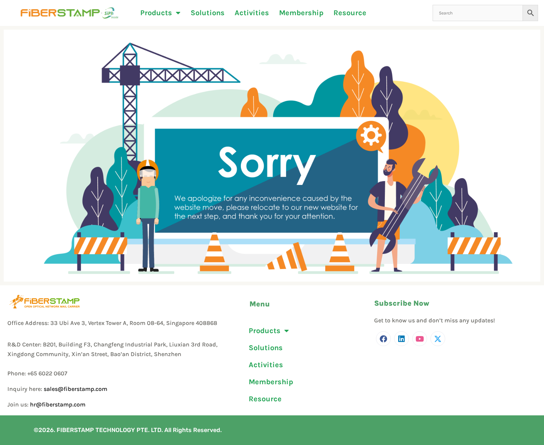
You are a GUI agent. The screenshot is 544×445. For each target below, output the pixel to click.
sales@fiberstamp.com (75, 388)
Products (156, 13)
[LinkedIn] (401, 338)
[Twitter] (437, 338)
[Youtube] (419, 338)
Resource (349, 13)
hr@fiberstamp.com (57, 404)
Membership (301, 13)
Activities (252, 13)
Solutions (208, 13)
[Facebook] (383, 338)
